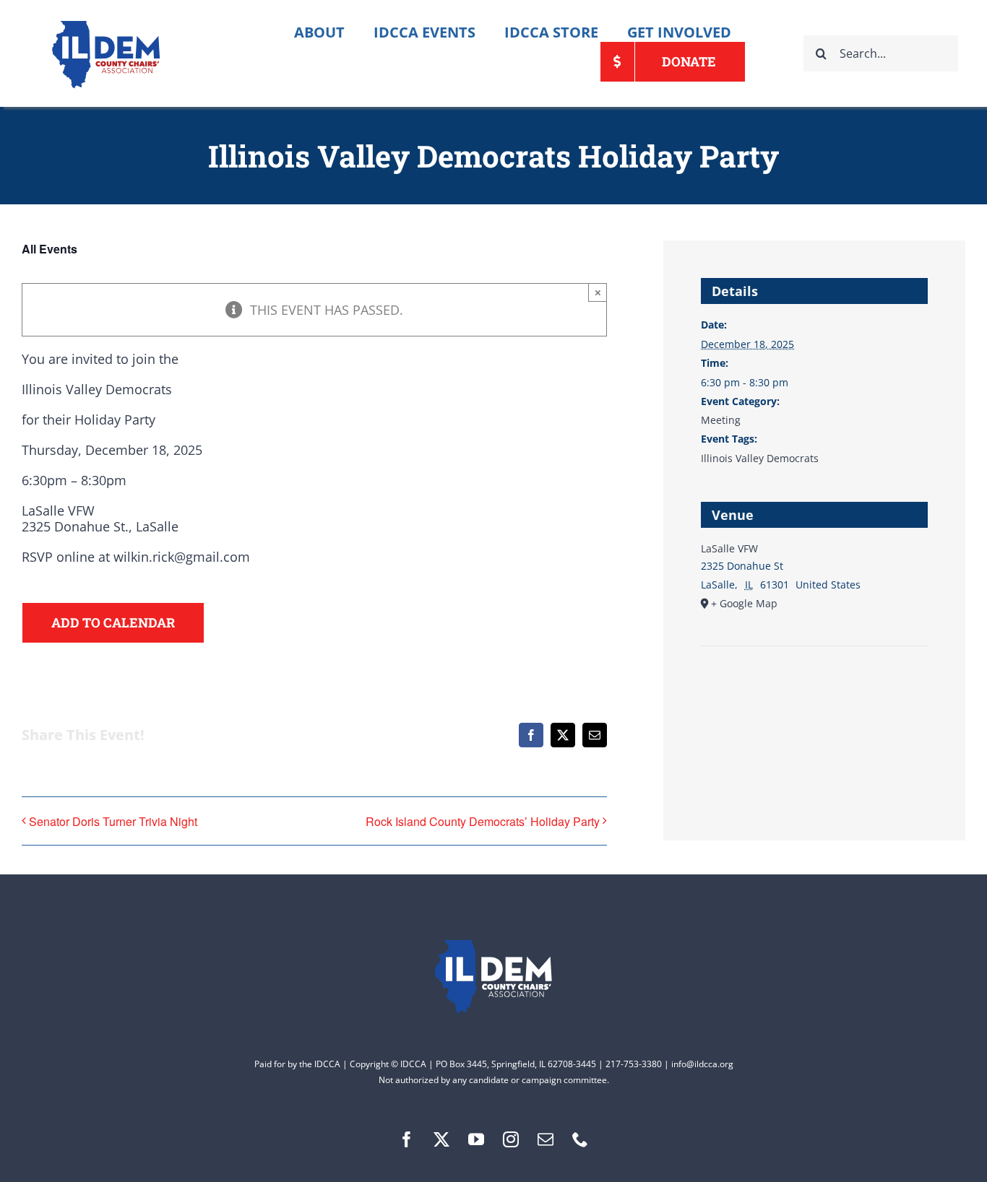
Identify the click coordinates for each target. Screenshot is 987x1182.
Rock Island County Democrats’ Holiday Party (483, 821)
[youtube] (476, 1139)
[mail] (545, 1139)
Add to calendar (113, 622)
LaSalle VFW (729, 548)
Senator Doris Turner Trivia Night (113, 821)
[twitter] (441, 1139)
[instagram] (511, 1139)
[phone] (580, 1139)
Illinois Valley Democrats (760, 458)
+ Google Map (744, 603)
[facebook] (407, 1139)
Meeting (721, 420)
